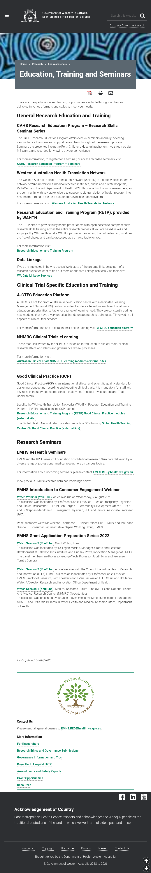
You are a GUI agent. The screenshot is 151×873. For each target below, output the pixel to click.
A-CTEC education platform (115, 328)
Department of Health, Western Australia (90, 857)
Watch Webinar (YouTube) (34, 497)
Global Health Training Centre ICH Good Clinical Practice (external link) (74, 426)
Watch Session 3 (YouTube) (35, 543)
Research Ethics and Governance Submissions (47, 750)
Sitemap (102, 848)
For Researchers (57, 64)
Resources (24, 785)
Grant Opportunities (30, 778)
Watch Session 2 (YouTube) (35, 569)
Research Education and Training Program (45, 251)
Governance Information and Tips (39, 757)
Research (37, 64)
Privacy (86, 848)
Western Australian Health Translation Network (83, 203)
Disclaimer (68, 848)
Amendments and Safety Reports (39, 771)
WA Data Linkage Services (34, 275)
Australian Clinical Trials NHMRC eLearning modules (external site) (61, 361)
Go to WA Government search (127, 26)
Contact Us (122, 848)
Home (23, 64)
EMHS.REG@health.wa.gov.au (113, 472)
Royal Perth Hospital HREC (34, 764)
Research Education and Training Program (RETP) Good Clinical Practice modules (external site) (71, 416)
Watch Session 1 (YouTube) (35, 589)
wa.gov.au (28, 848)
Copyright (48, 848)
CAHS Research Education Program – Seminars (49, 164)
